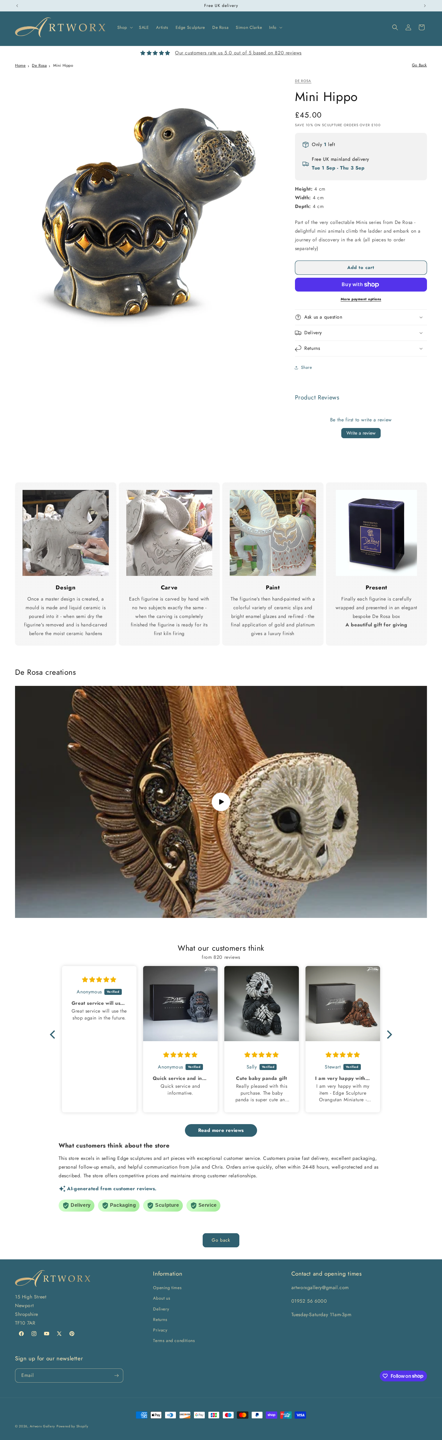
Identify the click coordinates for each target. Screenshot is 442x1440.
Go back (221, 1240)
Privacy (160, 1330)
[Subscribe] (116, 1375)
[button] (124, 27)
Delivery (161, 1309)
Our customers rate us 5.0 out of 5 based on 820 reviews (238, 52)
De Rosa (39, 65)
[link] (66, 533)
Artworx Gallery (42, 1426)
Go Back (419, 65)
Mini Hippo (63, 65)
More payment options (361, 299)
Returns (160, 1319)
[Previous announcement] (17, 5)
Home (20, 65)
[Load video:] (221, 802)
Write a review (361, 433)
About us (161, 1298)
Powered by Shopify (72, 1426)
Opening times (167, 1288)
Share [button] (306, 367)
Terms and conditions (174, 1341)
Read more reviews (221, 1130)
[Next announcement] (424, 5)
